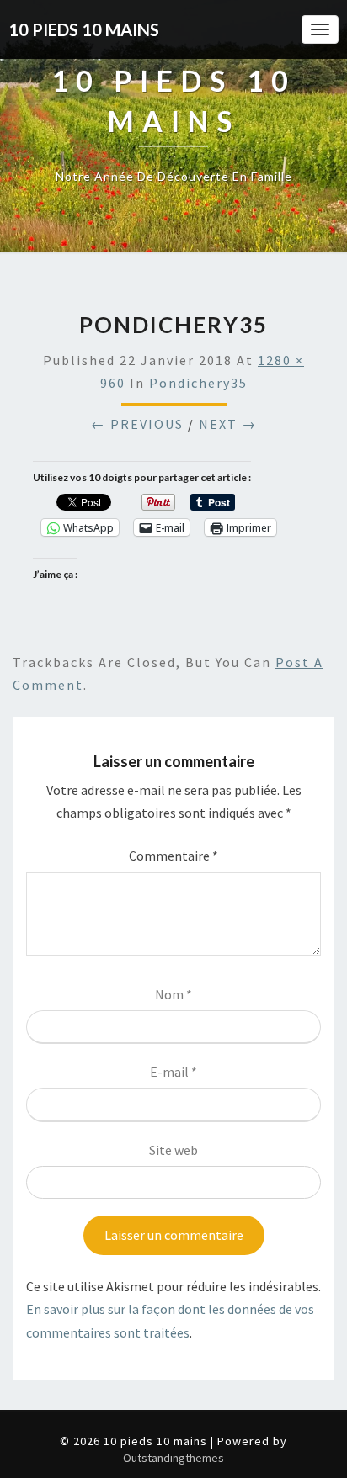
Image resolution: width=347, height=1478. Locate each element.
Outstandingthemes (173, 1457)
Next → (228, 424)
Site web (173, 1150)
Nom (173, 994)
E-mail (173, 1071)
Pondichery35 (198, 382)
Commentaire (173, 855)
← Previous (137, 424)
